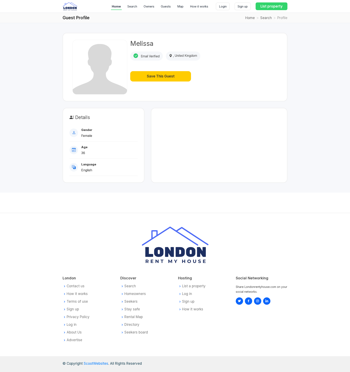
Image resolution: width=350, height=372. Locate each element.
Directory (131, 324)
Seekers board (136, 332)
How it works (199, 6)
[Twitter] (239, 301)
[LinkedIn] (257, 301)
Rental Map (133, 317)
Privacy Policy (78, 317)
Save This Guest (161, 76)
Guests (166, 6)
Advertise (74, 340)
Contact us (75, 286)
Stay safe (132, 309)
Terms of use (77, 301)
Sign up (243, 6)
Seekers (131, 301)
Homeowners (135, 294)
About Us (74, 332)
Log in (72, 324)
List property (271, 6)
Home (116, 6)
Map (180, 6)
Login (223, 6)
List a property (194, 286)
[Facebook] (248, 301)
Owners (149, 6)
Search (132, 6)
